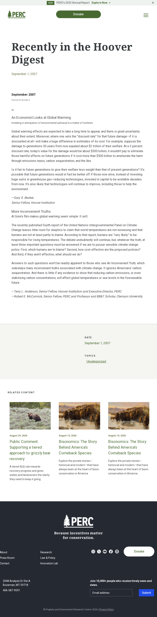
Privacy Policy (106, 609)
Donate (139, 551)
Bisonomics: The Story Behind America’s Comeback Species (78, 447)
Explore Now (99, 2)
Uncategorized (96, 361)
